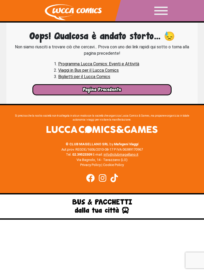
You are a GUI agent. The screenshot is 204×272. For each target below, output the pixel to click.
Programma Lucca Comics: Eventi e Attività (98, 63)
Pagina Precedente (102, 89)
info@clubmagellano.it (121, 154)
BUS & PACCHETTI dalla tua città (102, 206)
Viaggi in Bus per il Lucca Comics (88, 70)
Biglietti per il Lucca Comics (84, 76)
